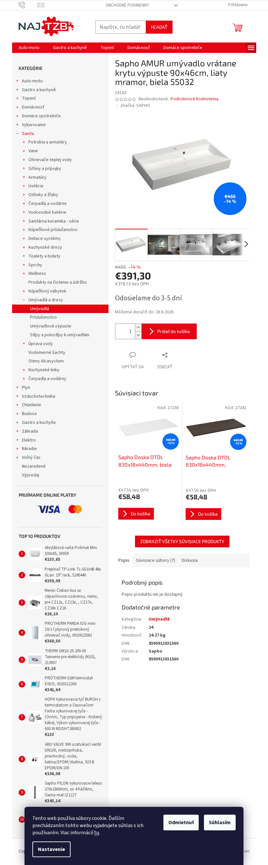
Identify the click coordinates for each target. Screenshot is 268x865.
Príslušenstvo (43, 317)
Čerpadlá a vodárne (47, 203)
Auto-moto (32, 81)
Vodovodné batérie (47, 212)
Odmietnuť (181, 822)
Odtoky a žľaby (43, 194)
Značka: (135, 105)
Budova (29, 413)
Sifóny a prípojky (44, 168)
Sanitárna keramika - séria (53, 221)
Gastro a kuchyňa (39, 422)
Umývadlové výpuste (50, 326)
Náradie (29, 448)
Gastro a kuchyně (39, 90)
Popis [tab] (123, 560)
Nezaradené (34, 466)
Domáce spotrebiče (41, 116)
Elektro (29, 440)
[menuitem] (29, 47)
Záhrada (30, 431)
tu (96, 832)
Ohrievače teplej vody (50, 160)
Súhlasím (220, 822)
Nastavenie (51, 849)
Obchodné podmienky (127, 5)
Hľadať (159, 27)
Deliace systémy (44, 238)
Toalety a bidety (44, 256)
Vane (33, 151)
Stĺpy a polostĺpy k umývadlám (60, 335)
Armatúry (37, 177)
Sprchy (35, 265)
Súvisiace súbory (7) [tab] (155, 560)
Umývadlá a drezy (45, 300)
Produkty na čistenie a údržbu (57, 282)
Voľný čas (31, 457)
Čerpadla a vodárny (47, 378)
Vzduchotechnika (38, 396)
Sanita (28, 133)
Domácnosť (33, 107)
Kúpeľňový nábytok (47, 291)
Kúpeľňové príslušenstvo (52, 229)
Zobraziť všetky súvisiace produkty (182, 541)
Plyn (26, 387)
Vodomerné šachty (46, 352)
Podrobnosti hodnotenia (194, 99)
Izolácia (35, 186)
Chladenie (31, 405)
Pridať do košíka (173, 331)
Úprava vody (40, 344)
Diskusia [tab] (190, 560)
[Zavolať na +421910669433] (28, 5)
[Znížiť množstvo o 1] (138, 335)
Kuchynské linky (43, 370)
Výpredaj (30, 475)
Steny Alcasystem (46, 361)
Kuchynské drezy (45, 247)
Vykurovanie (34, 125)
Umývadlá (39, 309)
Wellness (37, 273)
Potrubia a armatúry (47, 142)
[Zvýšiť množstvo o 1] (138, 327)
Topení (29, 98)
